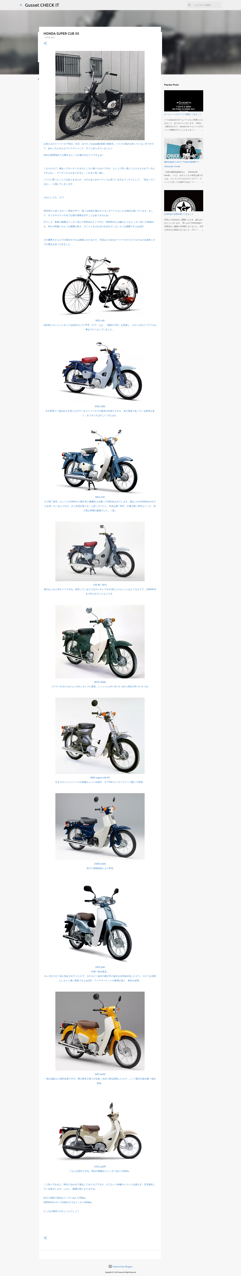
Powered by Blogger (122, 1266)
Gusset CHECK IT (42, 5)
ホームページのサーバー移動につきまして (182, 114)
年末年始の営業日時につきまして (178, 214)
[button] (45, 43)
